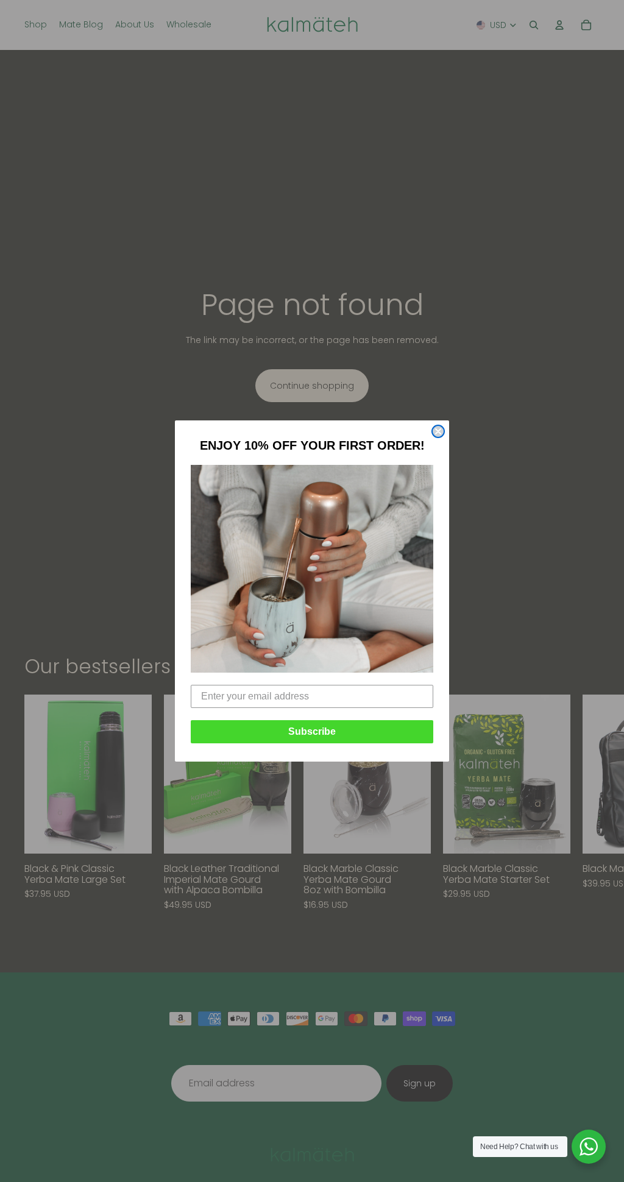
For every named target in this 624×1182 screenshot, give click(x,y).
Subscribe (312, 731)
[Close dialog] (438, 431)
